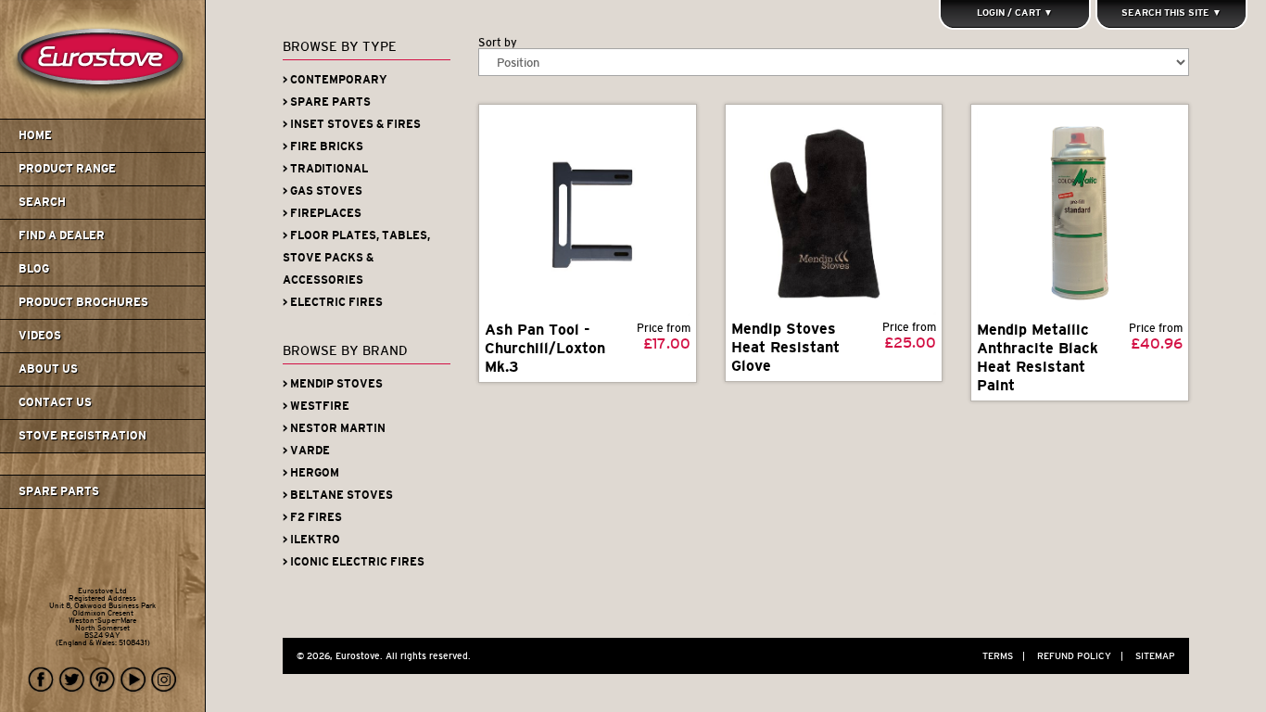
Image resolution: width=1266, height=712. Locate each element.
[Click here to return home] (105, 114)
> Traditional (325, 168)
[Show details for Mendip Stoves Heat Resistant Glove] (833, 212)
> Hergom (311, 472)
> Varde (306, 450)
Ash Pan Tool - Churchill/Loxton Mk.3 (545, 348)
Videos (40, 335)
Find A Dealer (62, 235)
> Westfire (316, 406)
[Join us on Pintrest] (103, 680)
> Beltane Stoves (338, 495)
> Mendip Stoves (333, 383)
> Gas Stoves (322, 190)
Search (42, 202)
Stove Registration (82, 435)
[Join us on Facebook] (42, 680)
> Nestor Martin (334, 428)
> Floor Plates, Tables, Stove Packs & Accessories (356, 257)
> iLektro (311, 539)
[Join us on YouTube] (133, 680)
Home (35, 135)
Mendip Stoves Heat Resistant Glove (785, 347)
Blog (34, 268)
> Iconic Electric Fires (353, 561)
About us (48, 368)
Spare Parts (59, 491)
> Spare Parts (327, 101)
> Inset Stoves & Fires (352, 124)
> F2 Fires (312, 517)
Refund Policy (1080, 656)
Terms (1003, 656)
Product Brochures (83, 302)
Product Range (67, 168)
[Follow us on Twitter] (72, 680)
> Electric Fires (333, 302)
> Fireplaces (322, 213)
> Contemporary (335, 79)
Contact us (55, 402)
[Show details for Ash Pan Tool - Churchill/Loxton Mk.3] (587, 213)
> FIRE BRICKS (323, 146)
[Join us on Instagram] (164, 680)
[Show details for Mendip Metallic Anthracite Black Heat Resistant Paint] (1080, 213)
